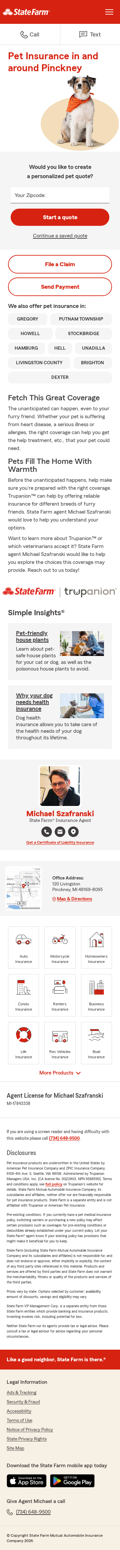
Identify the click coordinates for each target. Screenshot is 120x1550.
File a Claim (60, 264)
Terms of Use (19, 1420)
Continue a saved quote (60, 235)
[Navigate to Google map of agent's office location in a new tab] (73, 831)
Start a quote (60, 217)
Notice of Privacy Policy (30, 1429)
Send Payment (60, 287)
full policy (53, 1184)
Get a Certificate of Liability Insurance (60, 842)
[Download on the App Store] (27, 1480)
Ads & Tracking (21, 1392)
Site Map (15, 1448)
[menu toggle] (109, 12)
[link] (30, 12)
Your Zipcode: (30, 195)
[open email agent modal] (60, 832)
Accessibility (19, 1411)
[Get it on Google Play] (72, 1480)
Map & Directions (74, 899)
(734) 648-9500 (64, 1138)
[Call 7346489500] (46, 831)
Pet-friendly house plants (32, 636)
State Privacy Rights (27, 1439)
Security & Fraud (23, 1402)
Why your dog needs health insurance (34, 702)
